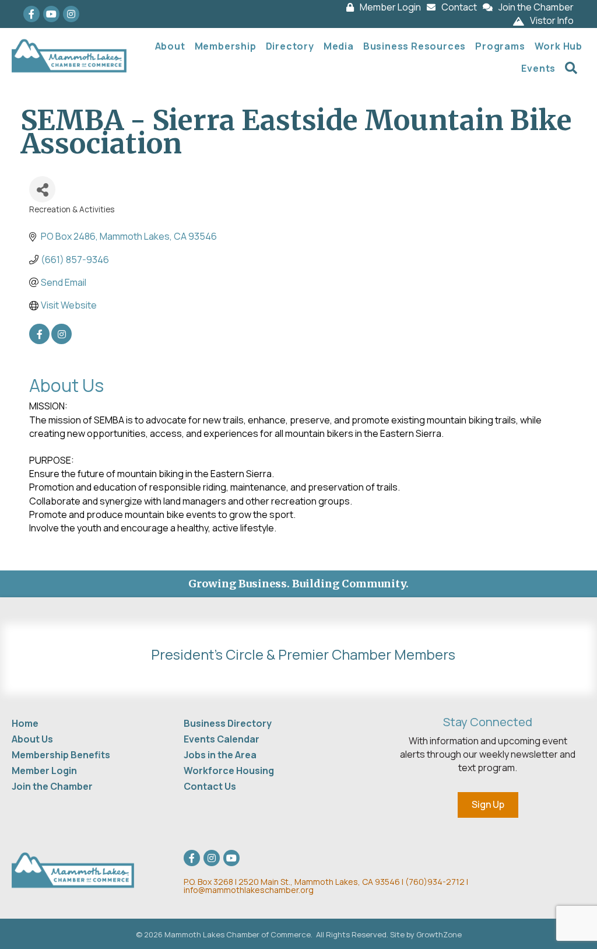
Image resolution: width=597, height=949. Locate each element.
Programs (500, 46)
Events (538, 68)
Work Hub (558, 46)
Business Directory (228, 723)
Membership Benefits (61, 754)
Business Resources (414, 46)
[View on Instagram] (61, 340)
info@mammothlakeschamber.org (249, 889)
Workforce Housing (229, 770)
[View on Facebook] (39, 340)
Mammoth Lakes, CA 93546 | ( (296, 881)
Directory (290, 46)
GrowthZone (439, 934)
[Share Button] (42, 189)
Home (25, 723)
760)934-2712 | (438, 881)
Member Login (44, 770)
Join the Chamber (52, 786)
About (170, 46)
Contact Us (210, 786)
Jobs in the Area (220, 754)
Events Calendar (221, 739)
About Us (32, 739)
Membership (226, 46)
